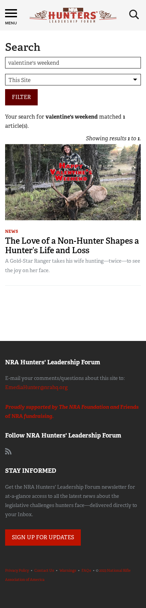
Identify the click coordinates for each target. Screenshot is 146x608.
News (11, 231)
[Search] (134, 14)
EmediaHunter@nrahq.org (36, 387)
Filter (21, 97)
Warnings (67, 570)
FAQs (86, 570)
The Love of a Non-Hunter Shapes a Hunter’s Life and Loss (72, 246)
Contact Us (44, 570)
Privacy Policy (17, 570)
